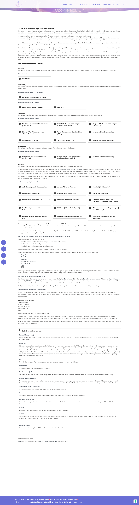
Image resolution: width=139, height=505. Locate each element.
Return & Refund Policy (73, 502)
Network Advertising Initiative (92, 279)
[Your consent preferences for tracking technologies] (135, 501)
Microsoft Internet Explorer (28, 261)
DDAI (37, 281)
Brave (22, 265)
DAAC (28, 281)
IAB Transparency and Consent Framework (69, 169)
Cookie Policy (31, 502)
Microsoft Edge (25, 263)
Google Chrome (25, 255)
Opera (22, 268)
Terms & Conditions (46, 502)
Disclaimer (59, 502)
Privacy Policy (20, 502)
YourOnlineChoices (66, 279)
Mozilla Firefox (25, 257)
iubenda (19, 441)
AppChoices (56, 286)
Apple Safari (24, 259)
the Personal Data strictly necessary (48, 441)
